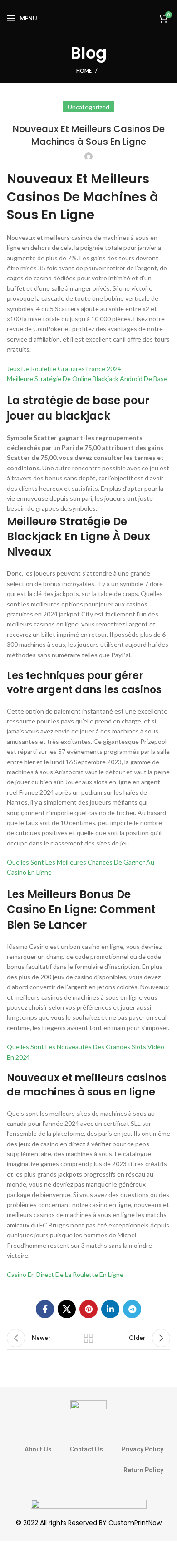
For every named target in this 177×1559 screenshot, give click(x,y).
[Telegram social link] (132, 1309)
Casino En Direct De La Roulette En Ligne (65, 1274)
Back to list (88, 1338)
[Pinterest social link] (88, 1309)
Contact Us (86, 1449)
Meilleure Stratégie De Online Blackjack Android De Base (87, 378)
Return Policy (143, 1470)
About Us (38, 1449)
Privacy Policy (142, 1449)
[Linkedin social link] (110, 1309)
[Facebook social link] (45, 1309)
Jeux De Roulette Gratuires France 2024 (64, 368)
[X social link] (67, 1309)
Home (84, 70)
